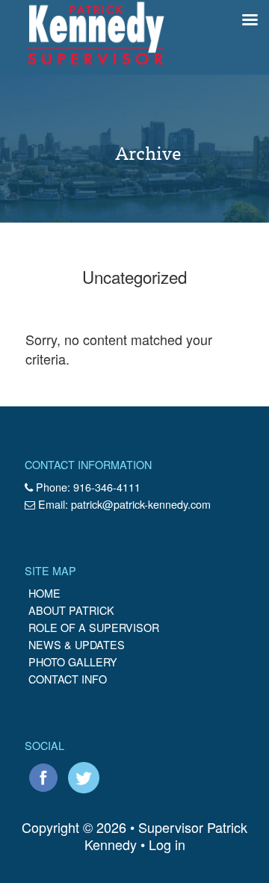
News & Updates (76, 644)
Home (44, 593)
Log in (167, 844)
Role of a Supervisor (93, 627)
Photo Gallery (72, 661)
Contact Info (67, 679)
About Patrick (71, 610)
